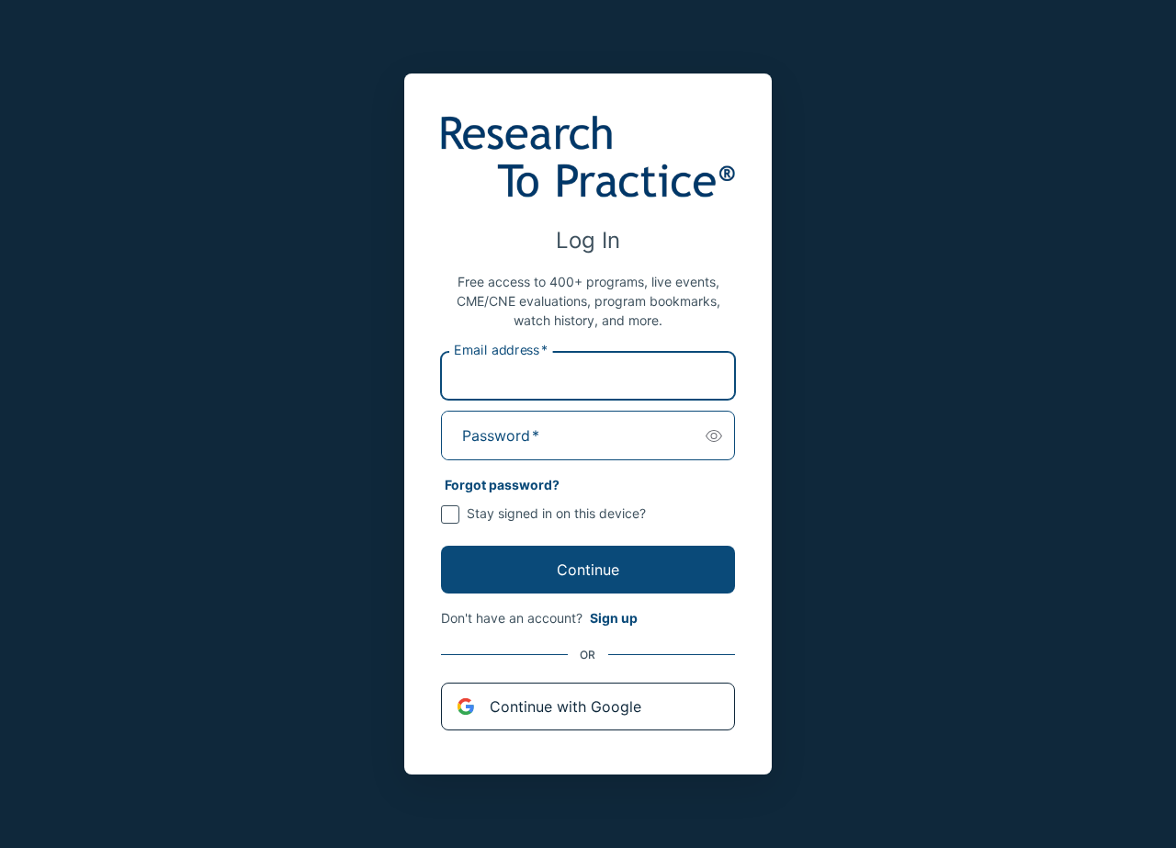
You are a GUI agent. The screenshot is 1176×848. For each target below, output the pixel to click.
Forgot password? (502, 484)
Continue (588, 569)
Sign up (614, 618)
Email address (501, 350)
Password (500, 435)
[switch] (714, 435)
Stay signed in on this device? (556, 513)
